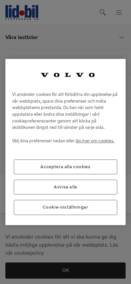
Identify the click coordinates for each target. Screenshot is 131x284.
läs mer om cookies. (95, 140)
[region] (65, 142)
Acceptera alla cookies (65, 166)
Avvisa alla (65, 186)
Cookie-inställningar (65, 207)
